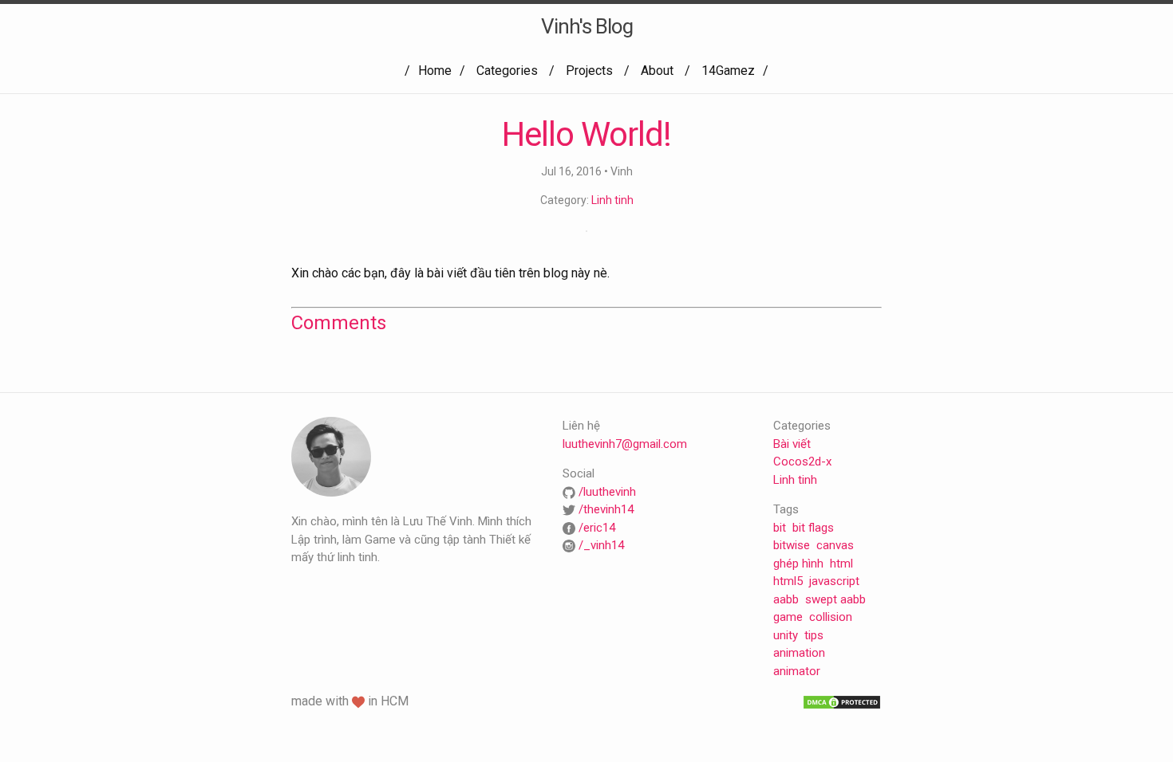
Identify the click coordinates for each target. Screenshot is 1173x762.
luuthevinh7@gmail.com (625, 444)
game (788, 617)
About (657, 70)
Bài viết (792, 444)
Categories (507, 70)
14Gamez (728, 70)
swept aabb (835, 599)
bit (779, 527)
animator (796, 671)
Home (435, 70)
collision (830, 617)
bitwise (791, 545)
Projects (589, 70)
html (841, 563)
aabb (786, 599)
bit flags (813, 527)
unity (785, 635)
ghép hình (798, 563)
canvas (835, 545)
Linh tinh (612, 200)
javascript (834, 581)
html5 (788, 581)
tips (813, 635)
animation (799, 653)
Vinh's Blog (587, 26)
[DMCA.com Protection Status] (842, 701)
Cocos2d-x (802, 461)
